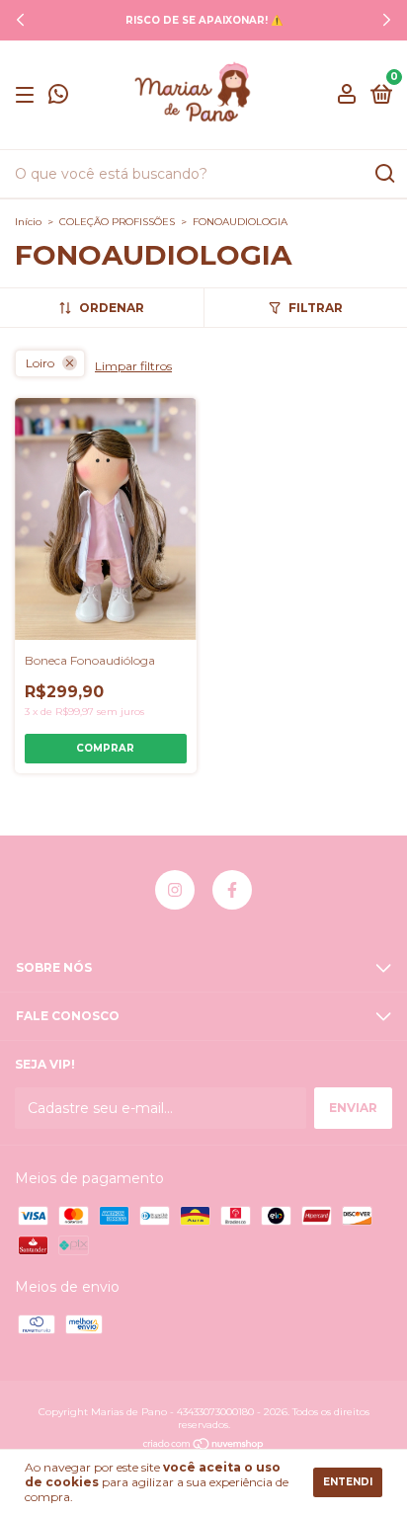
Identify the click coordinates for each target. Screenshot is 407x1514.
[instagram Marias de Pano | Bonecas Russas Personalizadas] (175, 890)
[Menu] (28, 95)
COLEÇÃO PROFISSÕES (117, 221)
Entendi (347, 1481)
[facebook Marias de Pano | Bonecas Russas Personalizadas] (232, 890)
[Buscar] (383, 174)
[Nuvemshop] (204, 1445)
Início (28, 221)
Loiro (40, 363)
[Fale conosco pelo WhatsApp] (58, 96)
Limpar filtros (133, 366)
